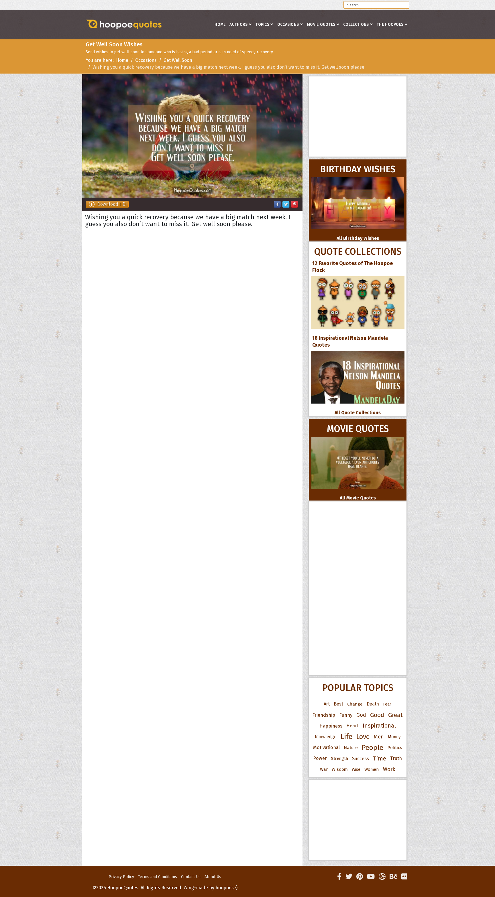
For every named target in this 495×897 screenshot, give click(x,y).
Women (371, 769)
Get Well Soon (178, 60)
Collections (356, 24)
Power (320, 758)
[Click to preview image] (192, 136)
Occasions (288, 24)
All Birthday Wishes (358, 238)
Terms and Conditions (157, 876)
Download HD (111, 204)
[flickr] (404, 877)
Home (220, 24)
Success (360, 758)
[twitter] (348, 877)
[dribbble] (382, 877)
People (372, 747)
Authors (238, 24)
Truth (396, 758)
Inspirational (379, 725)
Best (338, 704)
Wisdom (340, 769)
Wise (356, 769)
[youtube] (371, 877)
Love (363, 737)
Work (389, 769)
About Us (213, 876)
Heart (352, 725)
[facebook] (339, 877)
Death (373, 704)
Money (394, 736)
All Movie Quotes (358, 498)
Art (327, 704)
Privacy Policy (121, 876)
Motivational (326, 747)
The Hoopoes (390, 24)
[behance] (393, 877)
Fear (387, 704)
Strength (339, 758)
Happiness (330, 726)
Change (355, 704)
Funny (345, 715)
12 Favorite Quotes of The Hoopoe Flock (352, 266)
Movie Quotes (321, 24)
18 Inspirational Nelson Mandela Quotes (350, 341)
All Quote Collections (358, 412)
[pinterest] (359, 877)
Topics (262, 24)
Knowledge (325, 736)
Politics (394, 747)
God (361, 715)
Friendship (323, 715)
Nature (351, 747)
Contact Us (191, 876)
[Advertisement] (357, 116)
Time (379, 758)
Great (395, 715)
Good (377, 715)
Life (346, 736)
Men (379, 737)
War (324, 769)
